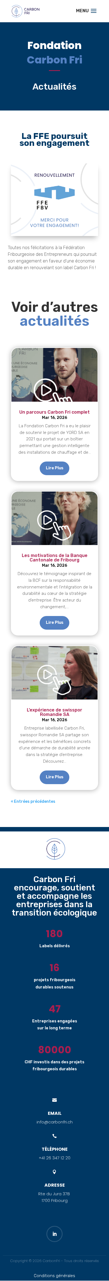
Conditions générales (54, 1275)
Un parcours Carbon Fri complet (54, 412)
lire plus (54, 467)
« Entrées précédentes (33, 801)
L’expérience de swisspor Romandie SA (54, 712)
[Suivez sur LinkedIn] (54, 1234)
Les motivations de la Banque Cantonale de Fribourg (54, 558)
